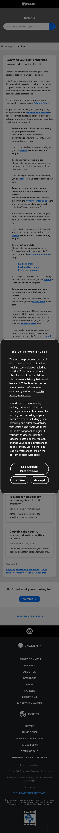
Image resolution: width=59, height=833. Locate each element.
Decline (19, 480)
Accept (39, 480)
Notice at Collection (21, 383)
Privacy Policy (35, 379)
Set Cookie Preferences (29, 469)
